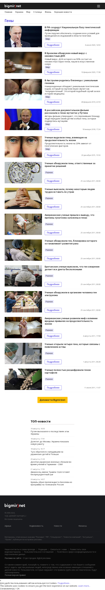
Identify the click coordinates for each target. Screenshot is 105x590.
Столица (37, 12)
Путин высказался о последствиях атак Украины (50, 432)
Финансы (82, 526)
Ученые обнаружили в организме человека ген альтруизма (71, 294)
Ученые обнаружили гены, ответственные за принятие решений (70, 165)
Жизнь (48, 12)
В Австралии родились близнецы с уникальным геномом (71, 82)
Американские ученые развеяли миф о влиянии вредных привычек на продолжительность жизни (71, 321)
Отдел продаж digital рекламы (37, 558)
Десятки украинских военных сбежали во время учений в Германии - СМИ (51, 463)
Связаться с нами (58, 549)
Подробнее (53, 44)
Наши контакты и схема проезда (20, 549)
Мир (28, 12)
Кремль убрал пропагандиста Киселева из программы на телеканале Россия (51, 483)
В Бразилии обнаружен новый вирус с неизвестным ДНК (66, 54)
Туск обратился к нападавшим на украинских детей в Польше (47, 453)
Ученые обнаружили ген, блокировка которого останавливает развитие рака (71, 242)
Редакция (42, 549)
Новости (58, 526)
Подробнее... (64, 583)
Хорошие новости (63, 12)
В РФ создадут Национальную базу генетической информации (72, 29)
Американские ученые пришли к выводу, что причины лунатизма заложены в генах (69, 216)
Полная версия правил (15, 575)
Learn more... (84, 585)
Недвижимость (36, 526)
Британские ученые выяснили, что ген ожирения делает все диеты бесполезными (72, 268)
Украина (19, 12)
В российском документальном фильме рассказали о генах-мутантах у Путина (67, 111)
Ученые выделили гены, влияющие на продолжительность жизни (66, 139)
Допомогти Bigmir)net (52, 399)
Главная (8, 12)
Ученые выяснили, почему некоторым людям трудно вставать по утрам (70, 190)
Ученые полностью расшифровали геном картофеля (68, 371)
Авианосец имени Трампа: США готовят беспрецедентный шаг (50, 473)
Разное (49, 172)
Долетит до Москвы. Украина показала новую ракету (50, 442)
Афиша (8, 526)
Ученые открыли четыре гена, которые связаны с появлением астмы (72, 345)
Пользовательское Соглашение (39, 552)
